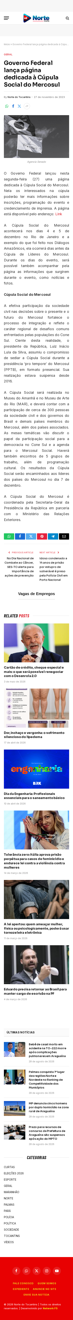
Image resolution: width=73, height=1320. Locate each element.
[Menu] (6, 18)
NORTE (8, 1198)
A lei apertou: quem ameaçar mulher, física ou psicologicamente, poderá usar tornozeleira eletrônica (36, 928)
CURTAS (9, 1167)
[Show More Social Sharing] (27, 106)
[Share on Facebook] (13, 106)
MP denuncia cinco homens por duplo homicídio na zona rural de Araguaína (49, 1107)
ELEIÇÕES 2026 (14, 1173)
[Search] (67, 18)
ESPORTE (10, 1179)
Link (58, 214)
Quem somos (47, 1283)
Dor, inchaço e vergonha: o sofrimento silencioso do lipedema (34, 735)
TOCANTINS (12, 1236)
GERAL (8, 54)
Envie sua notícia (36, 1294)
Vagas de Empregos (36, 594)
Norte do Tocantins (19, 97)
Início (7, 44)
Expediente (21, 1289)
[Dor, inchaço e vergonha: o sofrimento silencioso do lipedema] (36, 708)
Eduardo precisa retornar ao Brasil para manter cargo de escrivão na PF (35, 991)
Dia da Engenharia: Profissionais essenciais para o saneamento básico (34, 796)
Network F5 (50, 1308)
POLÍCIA (9, 1217)
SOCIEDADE (11, 1229)
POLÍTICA (10, 1223)
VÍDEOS (9, 1242)
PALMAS (9, 1204)
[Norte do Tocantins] (36, 18)
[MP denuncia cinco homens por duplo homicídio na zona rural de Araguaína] (14, 1108)
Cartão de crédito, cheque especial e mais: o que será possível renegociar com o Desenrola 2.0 (34, 671)
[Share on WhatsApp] (7, 106)
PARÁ (7, 1210)
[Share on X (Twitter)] (19, 106)
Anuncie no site (44, 1289)
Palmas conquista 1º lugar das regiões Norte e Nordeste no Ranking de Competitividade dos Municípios (47, 1079)
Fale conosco (23, 1283)
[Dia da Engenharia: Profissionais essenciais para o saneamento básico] (36, 769)
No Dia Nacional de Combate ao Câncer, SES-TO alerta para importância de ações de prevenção (19, 567)
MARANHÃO (11, 1192)
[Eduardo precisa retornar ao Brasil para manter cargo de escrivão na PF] (36, 964)
